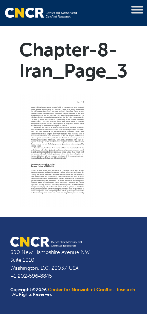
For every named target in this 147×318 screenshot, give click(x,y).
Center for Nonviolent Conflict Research (91, 289)
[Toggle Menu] (137, 10)
